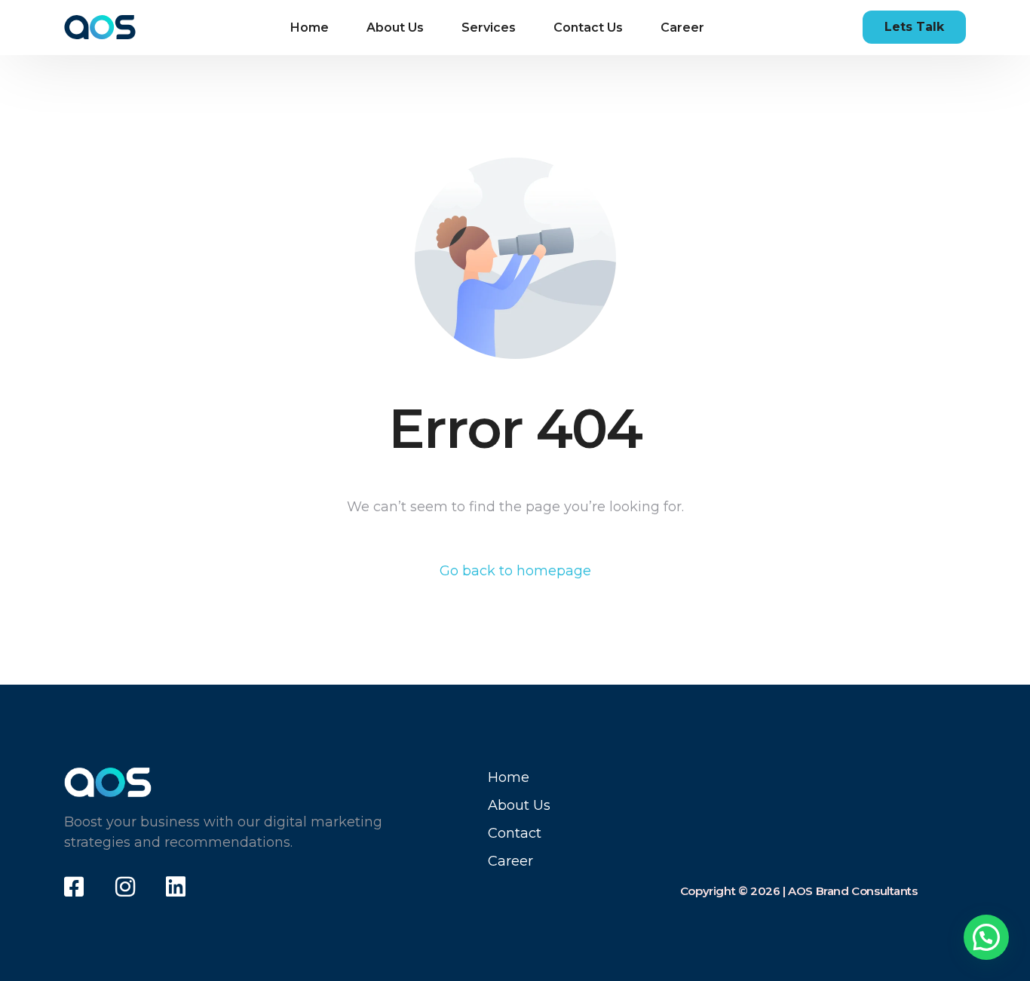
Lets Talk (914, 27)
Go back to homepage (515, 571)
